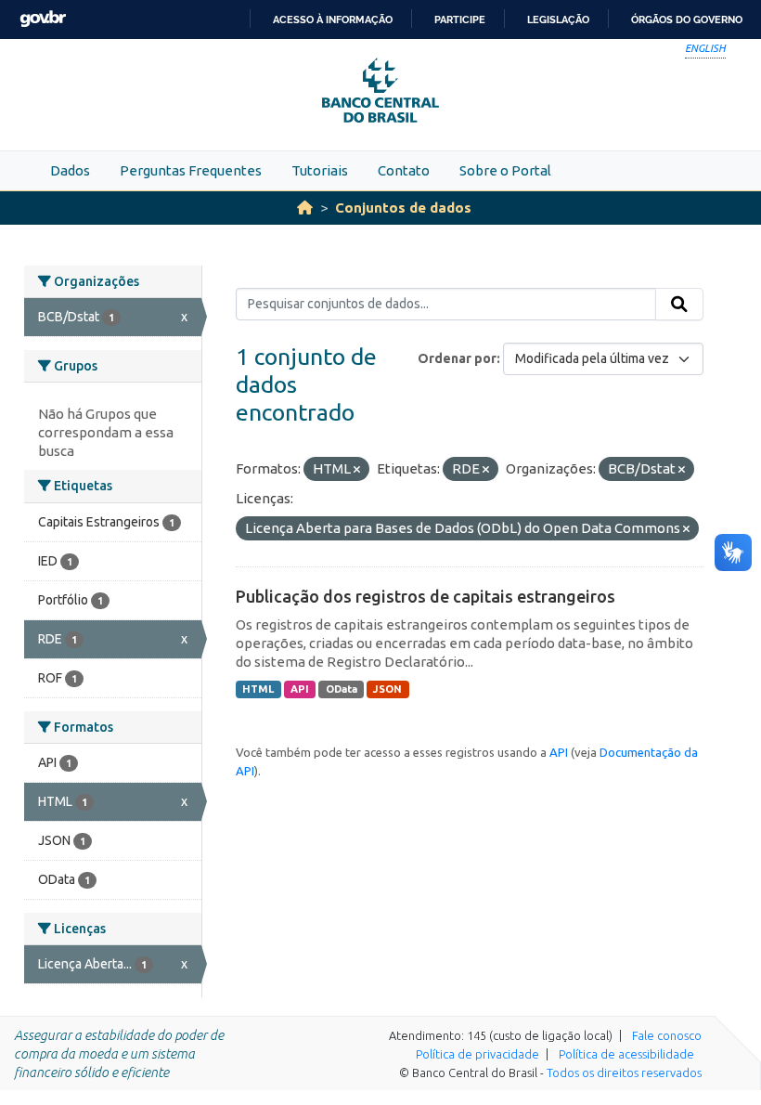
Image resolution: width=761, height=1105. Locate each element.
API (299, 689)
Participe (459, 19)
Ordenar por (457, 358)
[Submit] (679, 304)
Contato (404, 170)
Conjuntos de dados (403, 207)
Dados (70, 170)
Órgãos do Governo (686, 19)
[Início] (305, 207)
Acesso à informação (333, 19)
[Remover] (357, 469)
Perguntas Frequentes (191, 170)
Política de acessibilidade (626, 1053)
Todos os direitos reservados (624, 1072)
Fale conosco (667, 1035)
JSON (387, 689)
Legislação (558, 19)
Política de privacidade (477, 1053)
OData (341, 689)
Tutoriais (319, 170)
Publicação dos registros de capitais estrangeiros (425, 596)
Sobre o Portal (505, 170)
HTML (258, 689)
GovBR (42, 19)
